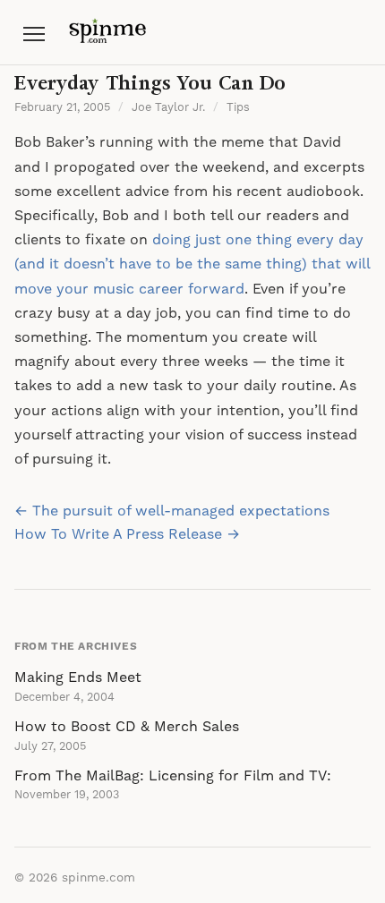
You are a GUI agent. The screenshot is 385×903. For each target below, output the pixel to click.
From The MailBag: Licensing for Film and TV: (172, 776)
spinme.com (98, 878)
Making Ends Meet (77, 677)
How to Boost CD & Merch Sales (126, 727)
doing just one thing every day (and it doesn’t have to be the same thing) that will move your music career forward (192, 264)
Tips (238, 107)
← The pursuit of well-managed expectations (171, 511)
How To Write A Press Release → (127, 534)
